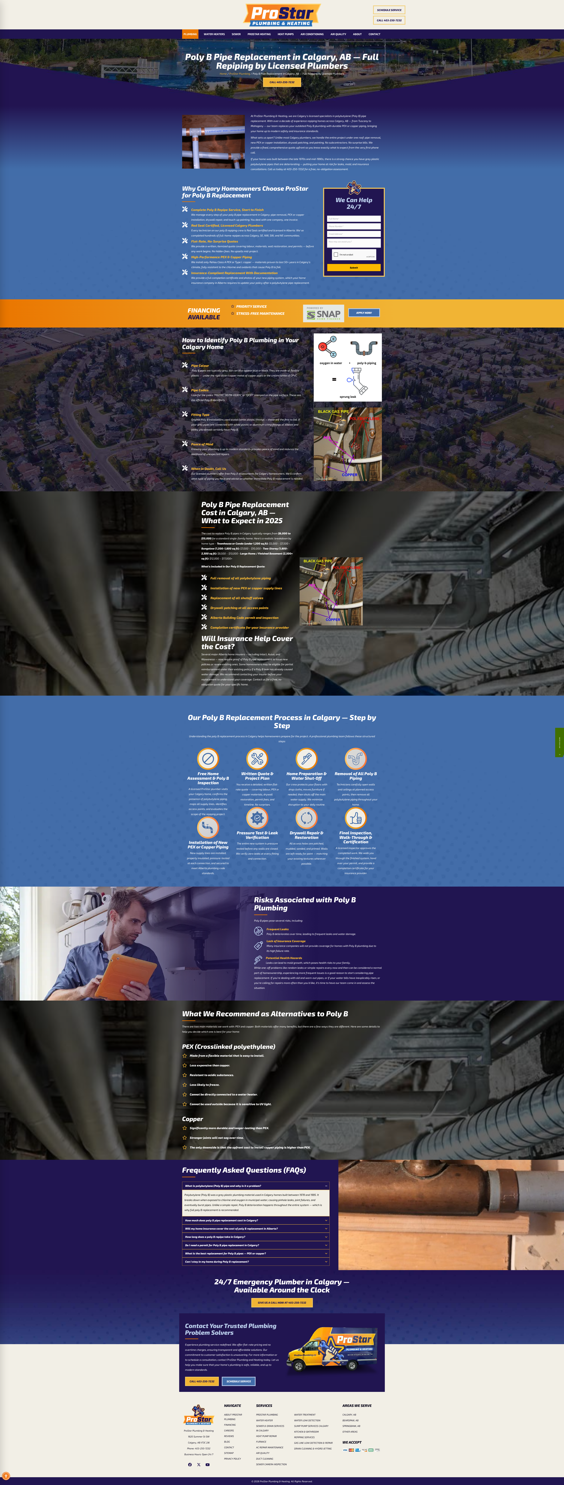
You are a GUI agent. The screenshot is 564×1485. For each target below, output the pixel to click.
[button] (389, 9)
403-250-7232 (202, 1448)
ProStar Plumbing (239, 73)
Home (223, 73)
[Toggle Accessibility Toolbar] (6, 1476)
